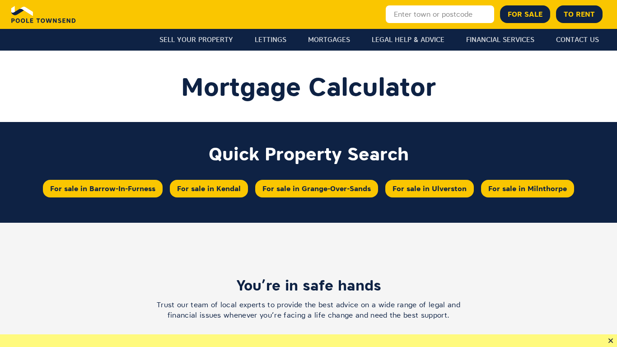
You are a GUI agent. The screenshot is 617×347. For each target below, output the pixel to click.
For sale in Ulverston (430, 188)
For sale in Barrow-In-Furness (102, 188)
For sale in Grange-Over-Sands (316, 188)
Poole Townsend (43, 14)
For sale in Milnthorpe (527, 188)
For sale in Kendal (209, 188)
